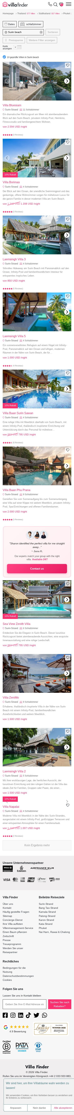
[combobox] (24, 32)
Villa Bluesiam (12, 105)
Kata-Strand (45, 923)
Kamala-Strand (47, 911)
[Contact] (50, 4)
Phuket (43, 928)
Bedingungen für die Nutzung (14, 969)
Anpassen (15, 1107)
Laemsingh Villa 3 (14, 259)
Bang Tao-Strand (48, 907)
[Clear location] (41, 32)
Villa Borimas (11, 182)
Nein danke (39, 1107)
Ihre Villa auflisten (13, 923)
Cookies (7, 979)
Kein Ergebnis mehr (37, 845)
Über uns (8, 903)
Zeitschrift (8, 936)
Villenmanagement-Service (18, 928)
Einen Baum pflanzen (15, 932)
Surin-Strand (11, 109)
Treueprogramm (12, 944)
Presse (7, 940)
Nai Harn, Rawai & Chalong (54, 932)
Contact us (37, 568)
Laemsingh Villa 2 (14, 771)
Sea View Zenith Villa (16, 623)
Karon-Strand (46, 919)
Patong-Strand (47, 916)
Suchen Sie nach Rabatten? (59, 1004)
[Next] (67, 81)
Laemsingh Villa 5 (14, 336)
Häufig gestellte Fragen (16, 911)
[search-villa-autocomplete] (55, 4)
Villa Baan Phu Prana (16, 490)
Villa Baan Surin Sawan (18, 413)
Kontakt (7, 907)
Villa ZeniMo (11, 697)
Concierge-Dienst (12, 919)
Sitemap (7, 916)
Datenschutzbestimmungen (18, 975)
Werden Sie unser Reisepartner (13, 950)
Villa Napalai (11, 806)
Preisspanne (15, 40)
